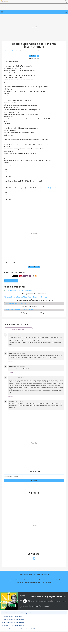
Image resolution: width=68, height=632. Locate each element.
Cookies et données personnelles (32, 582)
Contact (30, 579)
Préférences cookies (46, 582)
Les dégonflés (9, 51)
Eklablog (46, 574)
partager (36, 606)
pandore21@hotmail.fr (50, 188)
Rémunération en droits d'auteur (55, 579)
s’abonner (25, 606)
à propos (46, 606)
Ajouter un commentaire (18, 329)
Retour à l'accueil (34, 267)
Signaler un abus (37, 579)
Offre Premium (19, 582)
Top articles (23, 579)
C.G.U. (44, 579)
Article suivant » (58, 263)
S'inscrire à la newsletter (10, 280)
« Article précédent (10, 263)
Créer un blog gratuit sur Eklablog (11, 579)
